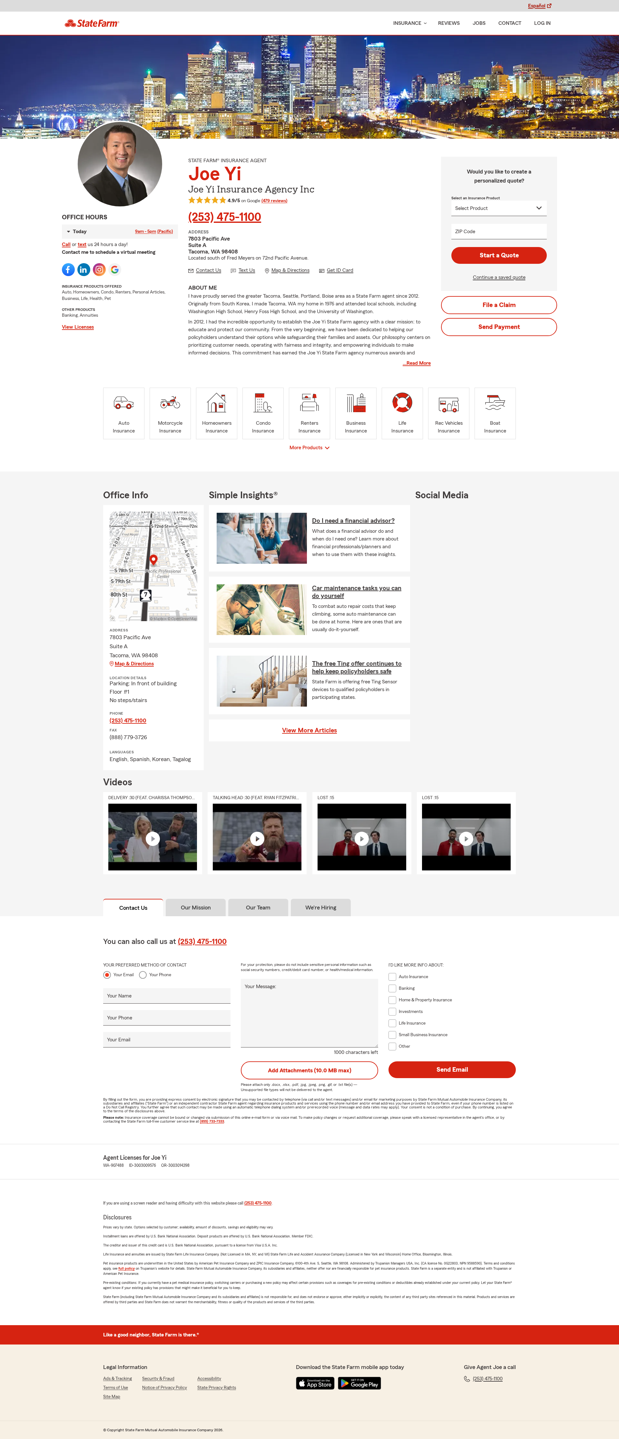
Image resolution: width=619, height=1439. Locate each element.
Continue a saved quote (499, 277)
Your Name (119, 995)
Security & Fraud (158, 1378)
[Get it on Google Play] (359, 1383)
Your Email (123, 975)
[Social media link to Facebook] (68, 269)
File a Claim (499, 305)
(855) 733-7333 (212, 1121)
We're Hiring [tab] (320, 907)
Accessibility (209, 1378)
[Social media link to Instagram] (99, 269)
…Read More (417, 363)
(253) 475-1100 (224, 217)
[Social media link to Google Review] (114, 269)
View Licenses (78, 327)
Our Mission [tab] (196, 907)
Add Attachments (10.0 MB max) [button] (309, 1070)
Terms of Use (115, 1387)
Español (536, 5)
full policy (126, 1268)
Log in (542, 23)
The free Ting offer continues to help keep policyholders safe (357, 667)
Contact (509, 23)
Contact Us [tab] (133, 908)
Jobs (479, 23)
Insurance (407, 23)
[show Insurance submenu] (424, 23)
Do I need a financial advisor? (353, 521)
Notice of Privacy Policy (164, 1387)
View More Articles (309, 730)
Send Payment (499, 327)
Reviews (449, 23)
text (82, 244)
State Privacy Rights (216, 1387)
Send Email (452, 1070)
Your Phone (160, 975)
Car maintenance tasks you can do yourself (356, 592)
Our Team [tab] (258, 907)
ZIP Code (465, 231)
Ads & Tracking (117, 1378)
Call (66, 244)
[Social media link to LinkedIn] (83, 269)
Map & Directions (134, 663)
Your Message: (260, 986)
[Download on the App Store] (315, 1383)
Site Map (111, 1396)
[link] (92, 23)
